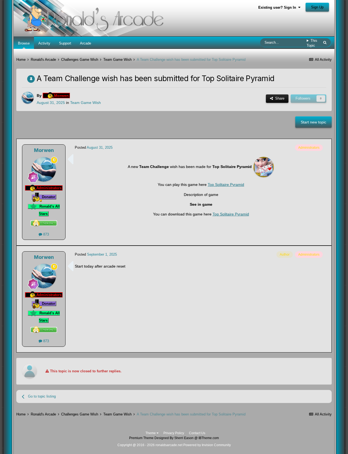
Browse (24, 43)
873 (45, 234)
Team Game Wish (85, 102)
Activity (44, 43)
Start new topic (313, 122)
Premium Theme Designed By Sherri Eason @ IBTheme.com (174, 438)
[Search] (325, 42)
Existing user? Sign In (278, 7)
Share (278, 98)
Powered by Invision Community (207, 445)
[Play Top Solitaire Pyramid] (263, 166)
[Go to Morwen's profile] (28, 98)
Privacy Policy (173, 433)
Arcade (85, 43)
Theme (151, 433)
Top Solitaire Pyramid (226, 184)
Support (65, 43)
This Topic (312, 43)
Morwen (44, 150)
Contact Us (197, 433)
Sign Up (317, 7)
